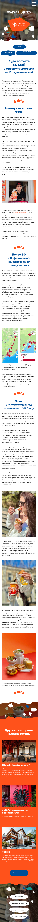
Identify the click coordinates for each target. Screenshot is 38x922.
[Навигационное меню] (34, 4)
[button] (19, 873)
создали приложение (20, 212)
